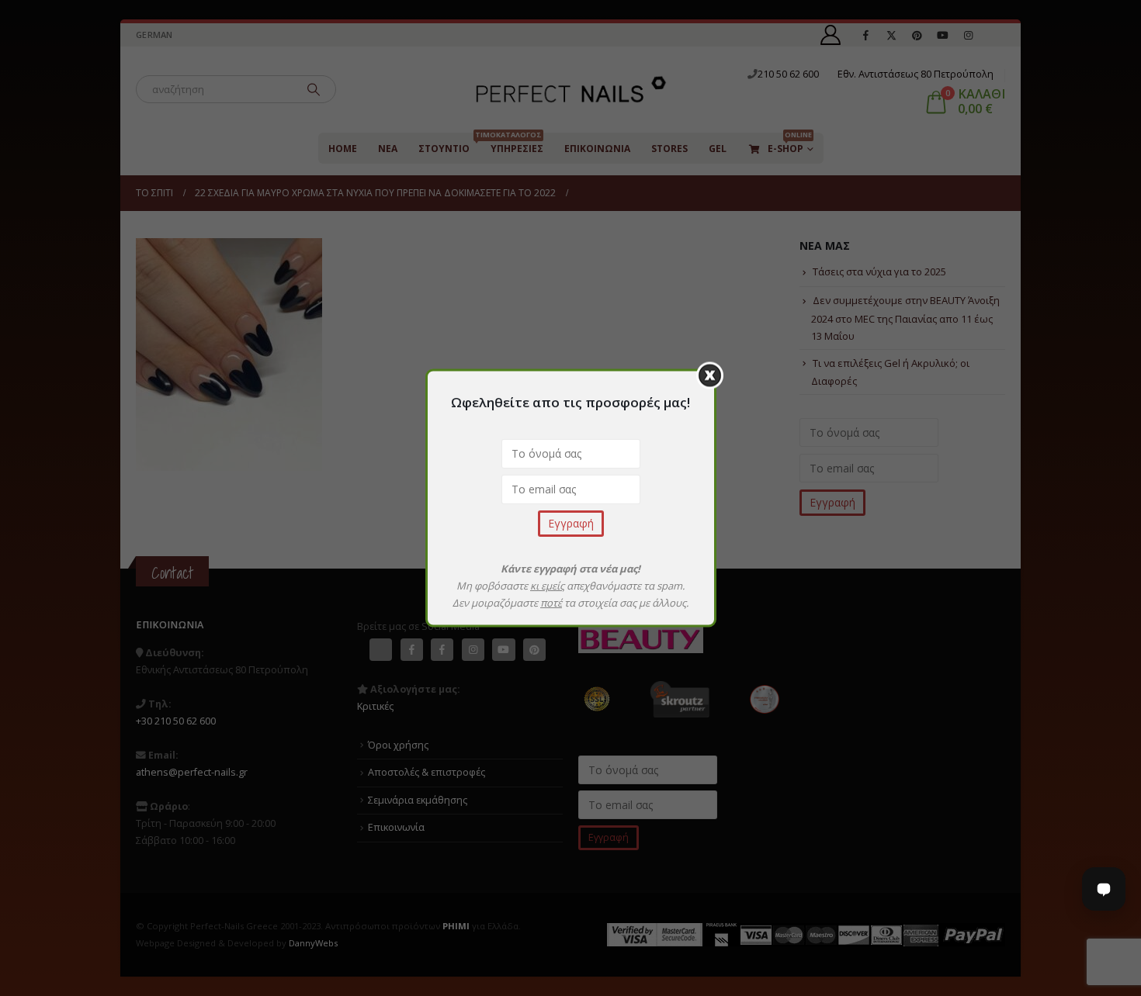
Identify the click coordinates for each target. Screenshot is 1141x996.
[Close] (709, 375)
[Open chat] (1103, 889)
